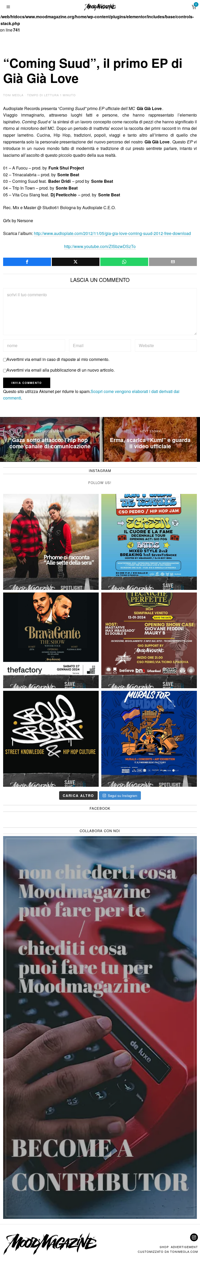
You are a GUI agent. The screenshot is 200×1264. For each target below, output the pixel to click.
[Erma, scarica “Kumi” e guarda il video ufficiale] (150, 439)
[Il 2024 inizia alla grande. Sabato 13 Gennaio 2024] (149, 640)
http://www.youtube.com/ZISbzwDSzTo (100, 246)
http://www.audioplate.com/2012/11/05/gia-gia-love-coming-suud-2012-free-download (112, 233)
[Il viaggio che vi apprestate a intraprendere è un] (149, 739)
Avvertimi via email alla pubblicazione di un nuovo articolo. (61, 370)
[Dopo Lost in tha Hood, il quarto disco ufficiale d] (51, 542)
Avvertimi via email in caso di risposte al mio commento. (58, 359)
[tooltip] (27, 262)
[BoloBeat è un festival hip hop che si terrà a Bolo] (51, 739)
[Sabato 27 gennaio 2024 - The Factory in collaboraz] (51, 640)
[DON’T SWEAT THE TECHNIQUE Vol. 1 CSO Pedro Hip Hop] (149, 542)
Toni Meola (13, 95)
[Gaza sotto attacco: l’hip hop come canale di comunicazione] (50, 439)
